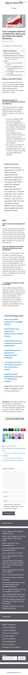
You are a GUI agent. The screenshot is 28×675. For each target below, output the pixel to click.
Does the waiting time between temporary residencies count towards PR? (15, 68)
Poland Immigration (10, 446)
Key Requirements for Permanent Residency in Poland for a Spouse (13, 56)
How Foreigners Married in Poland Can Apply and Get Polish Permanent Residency (13, 584)
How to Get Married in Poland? (12, 553)
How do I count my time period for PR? (15, 63)
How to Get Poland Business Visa (13, 575)
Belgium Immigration (9, 625)
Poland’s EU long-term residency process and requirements (13, 343)
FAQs (6, 61)
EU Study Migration (8, 636)
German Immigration (9, 639)
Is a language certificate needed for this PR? (15, 72)
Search (4, 655)
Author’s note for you (12, 59)
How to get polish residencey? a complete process (13, 321)
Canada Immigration (9, 627)
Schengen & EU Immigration (11, 647)
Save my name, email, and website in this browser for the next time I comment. (13, 506)
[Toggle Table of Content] (22, 51)
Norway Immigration (9, 641)
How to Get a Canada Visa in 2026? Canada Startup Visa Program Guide (14, 538)
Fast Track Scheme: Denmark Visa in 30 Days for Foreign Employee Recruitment (13, 601)
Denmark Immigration (9, 630)
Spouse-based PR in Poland (12, 53)
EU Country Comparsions (10, 633)
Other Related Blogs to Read (14, 75)
